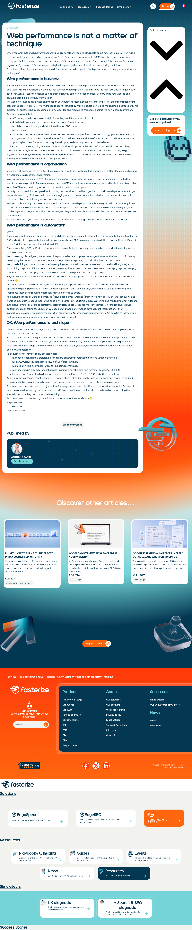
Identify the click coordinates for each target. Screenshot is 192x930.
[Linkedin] (106, 765)
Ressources (10, 840)
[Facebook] (85, 765)
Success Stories (104, 7)
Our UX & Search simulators (165, 705)
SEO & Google (11, 583)
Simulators (123, 7)
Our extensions (71, 720)
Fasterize (11, 677)
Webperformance (72, 425)
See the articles (22, 461)
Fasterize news (26, 583)
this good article (100, 150)
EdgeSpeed (68, 705)
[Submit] (46, 724)
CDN (65, 735)
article (29, 342)
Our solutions (113, 700)
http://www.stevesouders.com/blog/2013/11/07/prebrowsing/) (45, 362)
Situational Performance (119, 346)
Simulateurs (10, 887)
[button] (166, 51)
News (60, 677)
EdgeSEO (67, 710)
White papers (157, 700)
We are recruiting (115, 710)
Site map (111, 730)
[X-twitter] (96, 765)
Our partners (113, 705)
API (64, 725)
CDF (68, 126)
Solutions (65, 7)
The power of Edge (72, 700)
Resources (83, 7)
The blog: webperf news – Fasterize (36, 677)
